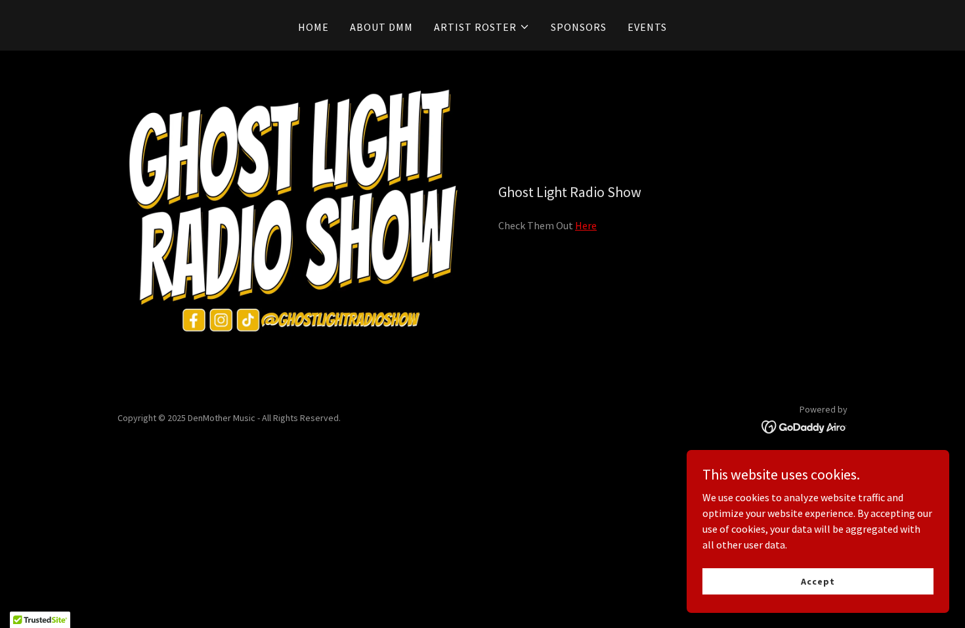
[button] (482, 27)
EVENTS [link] (647, 27)
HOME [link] (313, 27)
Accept (817, 581)
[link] (804, 425)
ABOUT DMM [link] (381, 27)
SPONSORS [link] (579, 27)
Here (586, 225)
